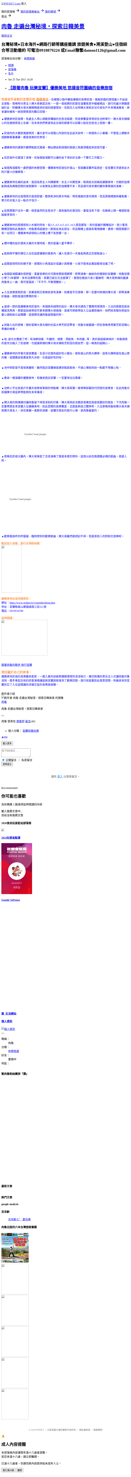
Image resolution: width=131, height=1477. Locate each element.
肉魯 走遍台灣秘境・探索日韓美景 (43, 26)
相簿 (11, 65)
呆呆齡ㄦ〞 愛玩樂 (19, 1219)
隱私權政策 (84, 1430)
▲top (4, 736)
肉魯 (4, 702)
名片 (11, 73)
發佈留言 (7, 764)
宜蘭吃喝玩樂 (31, 730)
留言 (28, 721)
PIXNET (40, 1430)
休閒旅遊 (29, 58)
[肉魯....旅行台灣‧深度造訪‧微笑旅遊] (11, 592)
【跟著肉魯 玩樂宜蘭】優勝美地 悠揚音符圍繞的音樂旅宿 (60, 88)
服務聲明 (97, 1430)
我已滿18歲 (8, 1470)
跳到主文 (6, 35)
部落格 (12, 69)
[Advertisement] (11, 956)
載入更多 (7, 743)
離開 (19, 1470)
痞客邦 (20, 721)
